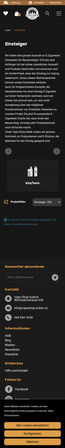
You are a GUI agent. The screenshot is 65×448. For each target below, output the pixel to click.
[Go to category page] (32, 172)
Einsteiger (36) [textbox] (47, 202)
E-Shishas (48, 136)
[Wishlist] (5, 13)
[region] (32, 423)
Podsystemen (29, 136)
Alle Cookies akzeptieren (32, 425)
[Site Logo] (32, 13)
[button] (47, 13)
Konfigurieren (33, 433)
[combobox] (47, 202)
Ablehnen (32, 442)
